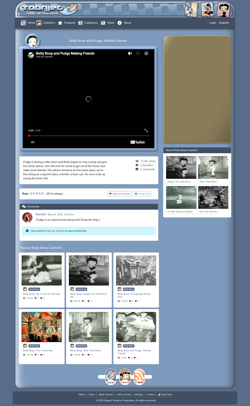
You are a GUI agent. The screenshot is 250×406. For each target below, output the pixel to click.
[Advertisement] (179, 89)
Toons (92, 394)
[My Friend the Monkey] (42, 270)
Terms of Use (123, 394)
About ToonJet (106, 394)
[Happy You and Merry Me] (89, 270)
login (49, 230)
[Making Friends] (136, 326)
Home (82, 394)
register (59, 230)
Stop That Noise (92, 350)
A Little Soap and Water (180, 211)
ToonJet (40, 214)
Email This (144, 193)
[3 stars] (37, 193)
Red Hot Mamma (208, 211)
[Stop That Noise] (89, 326)
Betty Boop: (29, 293)
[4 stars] (39, 193)
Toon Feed (165, 394)
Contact (150, 394)
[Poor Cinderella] (42, 326)
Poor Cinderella (44, 350)
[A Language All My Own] (136, 270)
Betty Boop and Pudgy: (130, 350)
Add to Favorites (121, 193)
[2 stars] (34, 193)
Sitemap (138, 394)
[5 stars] (42, 193)
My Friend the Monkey (48, 293)
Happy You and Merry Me (181, 181)
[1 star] (31, 193)
